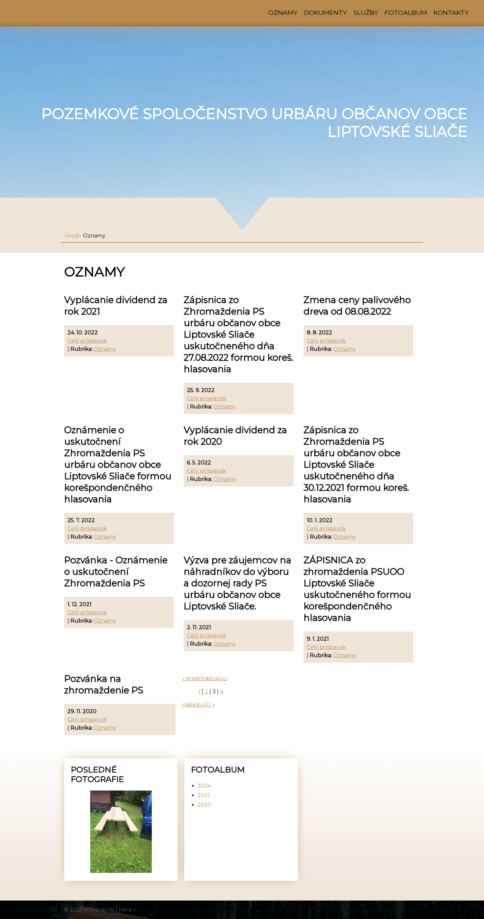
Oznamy (282, 12)
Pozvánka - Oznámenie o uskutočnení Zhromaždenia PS (116, 572)
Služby (365, 12)
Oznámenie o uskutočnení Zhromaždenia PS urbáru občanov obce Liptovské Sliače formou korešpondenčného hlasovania (118, 465)
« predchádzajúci (204, 678)
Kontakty (451, 12)
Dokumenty (325, 12)
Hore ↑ (127, 909)
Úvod (71, 236)
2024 (204, 786)
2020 (204, 805)
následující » (198, 705)
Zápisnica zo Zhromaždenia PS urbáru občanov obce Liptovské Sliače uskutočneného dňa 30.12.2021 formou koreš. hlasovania (356, 465)
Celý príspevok (87, 341)
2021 (204, 795)
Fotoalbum (406, 12)
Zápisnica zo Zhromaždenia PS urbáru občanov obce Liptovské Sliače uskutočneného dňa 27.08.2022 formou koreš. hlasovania (238, 334)
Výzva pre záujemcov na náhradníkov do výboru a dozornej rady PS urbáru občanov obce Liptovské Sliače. (237, 583)
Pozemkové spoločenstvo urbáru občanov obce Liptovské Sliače (254, 122)
